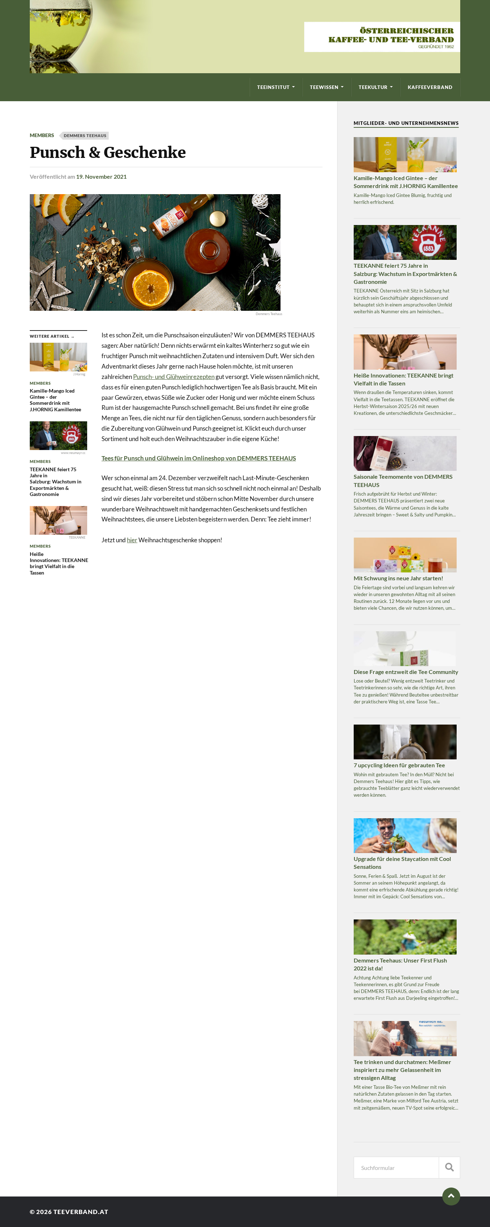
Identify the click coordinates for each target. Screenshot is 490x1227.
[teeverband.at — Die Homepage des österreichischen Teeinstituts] (245, 36)
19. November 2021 (101, 176)
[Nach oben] (451, 1196)
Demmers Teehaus (85, 135)
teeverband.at (80, 1212)
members (42, 135)
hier (132, 540)
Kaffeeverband (430, 87)
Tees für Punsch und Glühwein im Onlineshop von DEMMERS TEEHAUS (199, 458)
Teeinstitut (273, 87)
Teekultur (373, 87)
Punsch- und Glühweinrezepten (174, 376)
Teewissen (324, 87)
